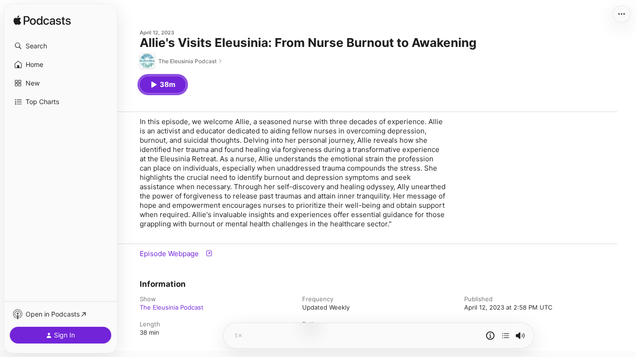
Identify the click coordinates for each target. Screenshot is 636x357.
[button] (60, 46)
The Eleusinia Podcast (171, 307)
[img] (42, 21)
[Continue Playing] (505, 335)
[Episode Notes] (490, 335)
